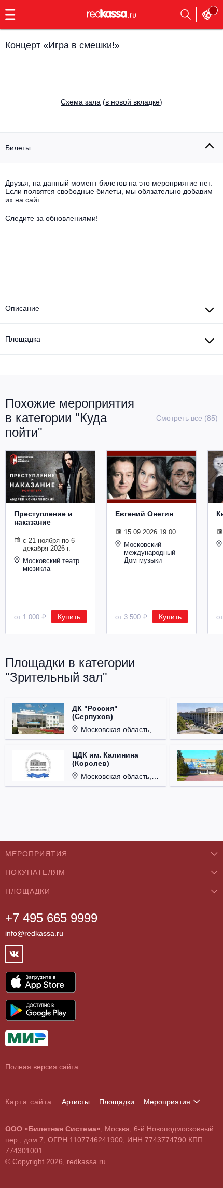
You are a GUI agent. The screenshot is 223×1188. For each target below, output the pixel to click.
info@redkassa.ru (34, 933)
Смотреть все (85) (187, 418)
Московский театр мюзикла (51, 564)
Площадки (116, 1102)
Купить (69, 616)
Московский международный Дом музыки (149, 552)
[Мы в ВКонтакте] (14, 954)
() (111, 102)
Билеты (18, 147)
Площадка (22, 339)
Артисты (76, 1102)
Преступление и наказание (43, 518)
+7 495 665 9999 (51, 918)
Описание (22, 308)
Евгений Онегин (144, 514)
